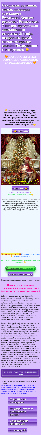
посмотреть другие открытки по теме (20, 373)
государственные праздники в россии (21, 411)
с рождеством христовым (19, 422)
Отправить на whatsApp (20, 268)
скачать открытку (20, 274)
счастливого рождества (19, 389)
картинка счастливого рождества (18, 390)
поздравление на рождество (11, 385)
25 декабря (21, 387)
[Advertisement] (20, 86)
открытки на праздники (18, 400)
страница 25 (17, 430)
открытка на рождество (18, 393)
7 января (13, 387)
